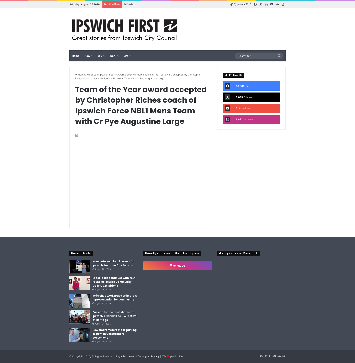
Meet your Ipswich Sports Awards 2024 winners (115, 74)
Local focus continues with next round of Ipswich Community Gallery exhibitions (114, 282)
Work (112, 55)
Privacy (155, 356)
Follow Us (178, 265)
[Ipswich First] (125, 29)
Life (126, 55)
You (99, 55)
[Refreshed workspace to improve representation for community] (79, 301)
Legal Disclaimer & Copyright (132, 356)
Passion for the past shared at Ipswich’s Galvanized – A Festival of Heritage (114, 316)
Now (87, 55)
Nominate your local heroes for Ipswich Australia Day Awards (113, 263)
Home (75, 55)
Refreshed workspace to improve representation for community (115, 297)
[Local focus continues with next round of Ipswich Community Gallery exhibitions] (79, 283)
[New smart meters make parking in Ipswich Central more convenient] (79, 335)
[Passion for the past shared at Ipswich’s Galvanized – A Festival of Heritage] (79, 317)
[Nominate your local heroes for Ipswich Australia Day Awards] (79, 266)
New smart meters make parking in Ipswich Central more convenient (114, 334)
